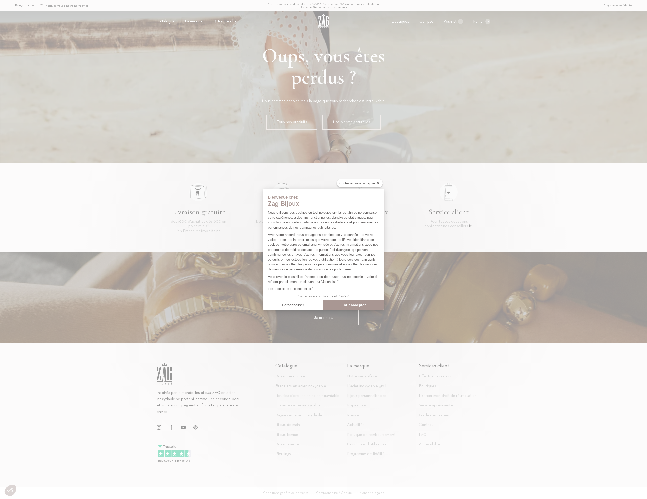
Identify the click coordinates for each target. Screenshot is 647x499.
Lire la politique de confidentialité (290, 289)
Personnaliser (293, 305)
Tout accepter (354, 305)
